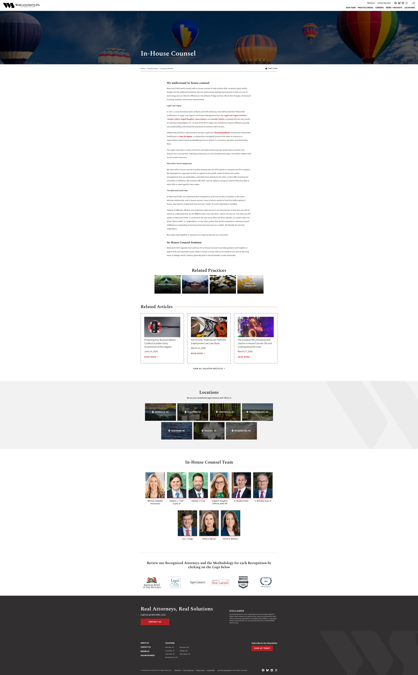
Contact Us (155, 622)
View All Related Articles (208, 369)
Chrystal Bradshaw (222, 132)
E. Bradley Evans (241, 501)
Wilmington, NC (185, 654)
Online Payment (384, 3)
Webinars (371, 3)
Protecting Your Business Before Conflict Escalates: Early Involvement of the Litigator (160, 343)
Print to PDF (272, 68)
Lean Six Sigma (185, 136)
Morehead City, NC (171, 657)
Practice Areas (152, 68)
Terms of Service (188, 670)
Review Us (145, 651)
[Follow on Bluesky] (399, 3)
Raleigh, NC (184, 651)
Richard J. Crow (198, 501)
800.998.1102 (158, 615)
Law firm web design (224, 670)
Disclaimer (177, 670)
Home (143, 68)
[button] (413, 3)
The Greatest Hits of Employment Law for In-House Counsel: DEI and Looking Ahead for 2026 (255, 343)
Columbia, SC (169, 651)
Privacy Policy (200, 670)
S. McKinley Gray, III (263, 501)
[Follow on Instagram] (406, 3)
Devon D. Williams (230, 538)
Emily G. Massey (209, 538)
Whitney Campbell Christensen (155, 502)
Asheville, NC (169, 647)
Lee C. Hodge (187, 538)
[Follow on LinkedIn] (403, 3)
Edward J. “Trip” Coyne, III (177, 502)
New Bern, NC (184, 647)
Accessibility (211, 670)
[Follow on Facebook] (395, 3)
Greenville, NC (170, 654)
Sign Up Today (262, 648)
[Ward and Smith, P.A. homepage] (21, 5)
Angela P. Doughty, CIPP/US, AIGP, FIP (220, 502)
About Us (145, 643)
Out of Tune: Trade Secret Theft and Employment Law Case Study (208, 341)
